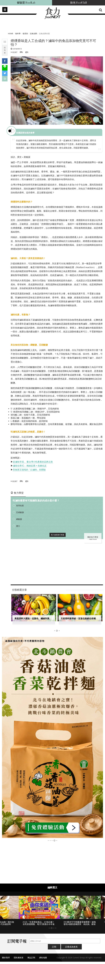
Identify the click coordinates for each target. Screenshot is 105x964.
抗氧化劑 (33, 33)
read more (93, 539)
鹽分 (18, 526)
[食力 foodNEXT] (52, 18)
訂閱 (54, 949)
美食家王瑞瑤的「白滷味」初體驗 (29, 469)
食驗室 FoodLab (26, 2)
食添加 (25, 33)
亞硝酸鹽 (20, 512)
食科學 (18, 33)
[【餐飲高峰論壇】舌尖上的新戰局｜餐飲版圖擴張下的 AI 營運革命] (52, 737)
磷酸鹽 (19, 519)
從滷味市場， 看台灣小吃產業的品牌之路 (33, 461)
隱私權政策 (18, 960)
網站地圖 (43, 960)
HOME (10, 33)
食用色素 (20, 505)
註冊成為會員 (71, 949)
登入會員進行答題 (57, 535)
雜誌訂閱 (31, 960)
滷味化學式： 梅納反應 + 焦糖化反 (29, 465)
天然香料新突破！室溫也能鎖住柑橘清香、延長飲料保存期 (42, 618)
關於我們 (6, 960)
